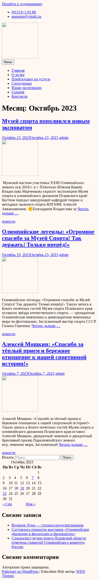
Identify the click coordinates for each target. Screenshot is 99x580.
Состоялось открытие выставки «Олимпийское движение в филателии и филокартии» (50, 531)
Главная (18, 70)
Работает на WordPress (20, 571)
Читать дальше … (45, 326)
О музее (18, 75)
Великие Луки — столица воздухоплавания (47, 525)
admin (63, 138)
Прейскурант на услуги (31, 79)
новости (8, 221)
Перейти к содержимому (22, 4)
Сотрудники (22, 83)
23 (4, 493)
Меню (8, 62)
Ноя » (30, 504)
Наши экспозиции (27, 88)
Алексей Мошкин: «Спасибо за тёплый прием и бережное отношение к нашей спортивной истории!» (44, 354)
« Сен (7, 504)
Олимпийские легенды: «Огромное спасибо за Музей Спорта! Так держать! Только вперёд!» (48, 238)
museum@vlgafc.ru (26, 16)
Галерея (18, 92)
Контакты (20, 96)
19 (22, 488)
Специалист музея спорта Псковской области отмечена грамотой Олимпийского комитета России (49, 542)
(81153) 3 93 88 (24, 12)
